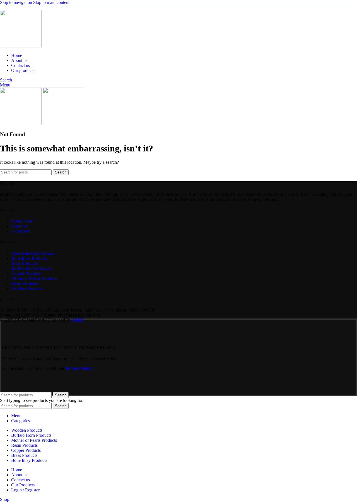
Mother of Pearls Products (34, 278)
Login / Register (25, 489)
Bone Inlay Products (29, 258)
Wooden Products (26, 288)
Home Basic (22, 221)
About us (19, 226)
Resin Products (24, 283)
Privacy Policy (79, 368)
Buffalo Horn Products (31, 268)
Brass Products (24, 263)
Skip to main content (51, 2)
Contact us (20, 231)
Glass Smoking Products (32, 253)
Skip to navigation (16, 2)
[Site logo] (21, 46)
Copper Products (26, 273)
